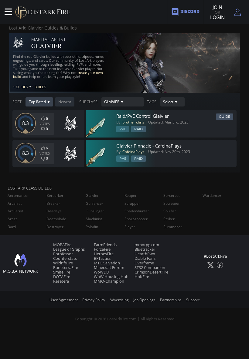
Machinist (94, 219)
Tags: (152, 102)
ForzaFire (102, 249)
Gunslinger (95, 211)
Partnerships (171, 299)
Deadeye (54, 211)
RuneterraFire (65, 267)
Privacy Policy (93, 299)
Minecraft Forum (109, 267)
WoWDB (101, 272)
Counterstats (65, 258)
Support (193, 299)
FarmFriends (105, 244)
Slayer (129, 227)
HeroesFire (104, 253)
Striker (169, 219)
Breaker (53, 203)
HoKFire (142, 276)
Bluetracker (145, 249)
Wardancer (212, 195)
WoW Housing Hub (111, 276)
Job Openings (144, 299)
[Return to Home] (44, 12)
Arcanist (15, 203)
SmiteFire (61, 272)
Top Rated (37, 101)
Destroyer (54, 227)
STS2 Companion (150, 267)
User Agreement (63, 299)
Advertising (119, 299)
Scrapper (132, 203)
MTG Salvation (107, 263)
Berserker (54, 195)
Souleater (171, 203)
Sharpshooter (136, 219)
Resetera (61, 281)
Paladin (92, 227)
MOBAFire (62, 244)
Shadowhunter (136, 211)
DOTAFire (61, 276)
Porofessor (63, 253)
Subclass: (88, 102)
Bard (12, 227)
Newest (64, 101)
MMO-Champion (109, 281)
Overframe (144, 263)
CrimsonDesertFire (151, 272)
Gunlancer (94, 203)
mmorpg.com (147, 244)
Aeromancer (18, 195)
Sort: (17, 102)
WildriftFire (63, 263)
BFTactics (102, 258)
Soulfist (169, 211)
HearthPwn (145, 253)
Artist (12, 219)
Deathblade (56, 219)
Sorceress (171, 195)
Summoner (172, 227)
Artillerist (15, 211)
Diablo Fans (145, 258)
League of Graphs (69, 249)
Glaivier (92, 195)
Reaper (130, 195)
